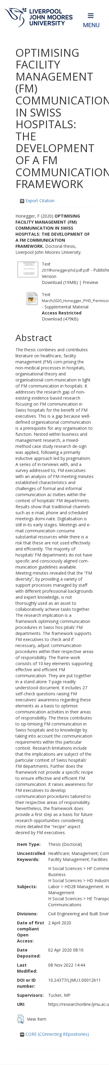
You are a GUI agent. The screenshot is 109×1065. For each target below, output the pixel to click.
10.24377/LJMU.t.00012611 (74, 980)
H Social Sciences (65, 868)
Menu (91, 25)
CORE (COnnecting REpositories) (56, 1034)
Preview (90, 282)
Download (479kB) (60, 319)
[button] (20, 1019)
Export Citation (39, 200)
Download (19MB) (60, 282)
